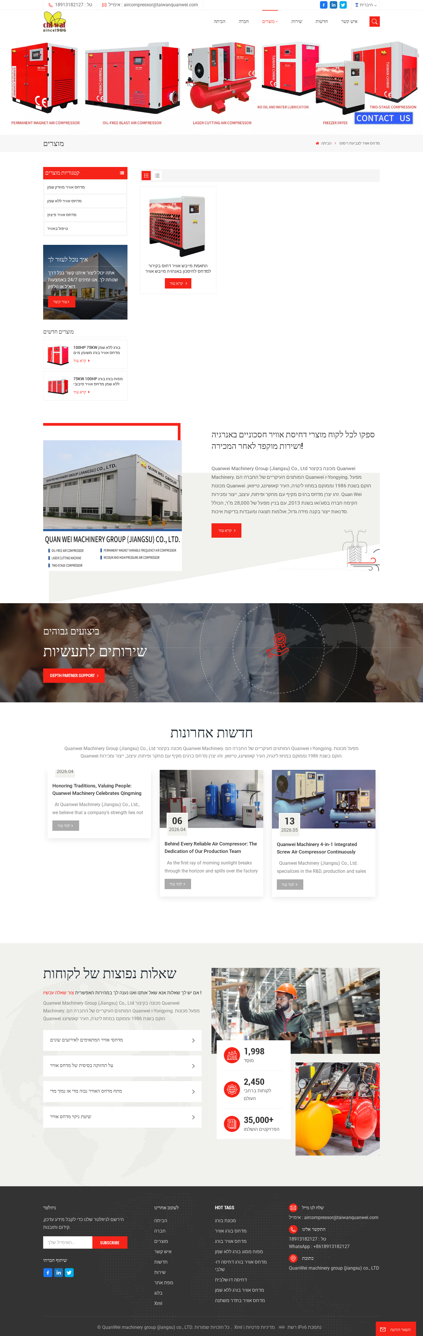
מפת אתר (163, 1282)
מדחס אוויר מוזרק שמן (66, 187)
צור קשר (60, 301)
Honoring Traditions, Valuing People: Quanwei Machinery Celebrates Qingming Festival (97, 790)
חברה (244, 21)
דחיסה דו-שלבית (231, 1280)
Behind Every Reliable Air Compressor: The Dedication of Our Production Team (211, 847)
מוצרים (268, 21)
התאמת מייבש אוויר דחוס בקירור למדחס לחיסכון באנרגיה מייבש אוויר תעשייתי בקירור (178, 268)
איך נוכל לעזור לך (68, 259)
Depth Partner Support (72, 675)
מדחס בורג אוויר (231, 1231)
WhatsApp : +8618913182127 (319, 1246)
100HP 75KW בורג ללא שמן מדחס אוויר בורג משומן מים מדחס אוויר (96, 350)
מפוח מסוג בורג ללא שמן (239, 1251)
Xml (158, 1303)
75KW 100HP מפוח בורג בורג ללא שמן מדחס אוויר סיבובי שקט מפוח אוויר (98, 381)
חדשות (322, 21)
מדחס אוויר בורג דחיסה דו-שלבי (241, 1265)
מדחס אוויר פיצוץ (62, 214)
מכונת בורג (225, 1220)
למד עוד (64, 825)
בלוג (158, 1293)
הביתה (219, 21)
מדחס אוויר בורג (231, 1241)
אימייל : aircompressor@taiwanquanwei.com (153, 4)
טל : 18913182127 (73, 4)
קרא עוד (80, 360)
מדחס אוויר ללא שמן (64, 201)
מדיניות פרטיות (260, 1327)
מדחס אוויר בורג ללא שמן (239, 1290)
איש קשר (349, 21)
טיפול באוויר (57, 228)
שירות (296, 21)
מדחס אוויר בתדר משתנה (240, 1300)
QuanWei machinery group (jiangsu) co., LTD (334, 1268)
